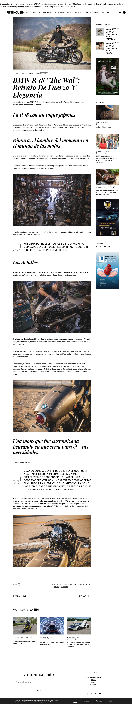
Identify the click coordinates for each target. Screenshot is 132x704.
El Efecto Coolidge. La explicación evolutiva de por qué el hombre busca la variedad (106, 159)
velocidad (64, 586)
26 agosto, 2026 (102, 122)
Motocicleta (56, 584)
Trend (112, 187)
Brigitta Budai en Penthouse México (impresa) (111, 34)
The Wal (56, 586)
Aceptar (86, 701)
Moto (86, 582)
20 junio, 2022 (18, 637)
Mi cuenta (93, 684)
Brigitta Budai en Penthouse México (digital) (111, 48)
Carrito (93, 682)
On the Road (101, 124)
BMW (68, 582)
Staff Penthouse (31, 73)
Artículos (93, 672)
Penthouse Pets (93, 675)
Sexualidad (101, 153)
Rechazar (99, 701)
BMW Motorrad (77, 582)
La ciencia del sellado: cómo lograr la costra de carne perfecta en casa (107, 192)
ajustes (75, 702)
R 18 (69, 232)
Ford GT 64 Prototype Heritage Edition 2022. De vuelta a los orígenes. (78, 644)
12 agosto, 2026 (102, 151)
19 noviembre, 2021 (73, 637)
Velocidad (43, 73)
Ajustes (111, 701)
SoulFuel (81, 584)
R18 (64, 584)
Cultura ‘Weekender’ (103, 127)
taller (88, 584)
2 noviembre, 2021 (46, 637)
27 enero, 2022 (18, 73)
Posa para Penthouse (93, 677)
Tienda (93, 680)
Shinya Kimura (54, 125)
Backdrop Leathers (59, 582)
